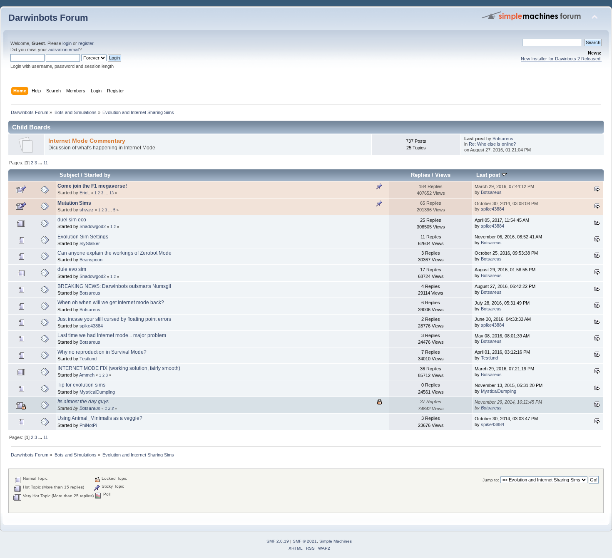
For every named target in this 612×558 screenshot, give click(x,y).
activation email (63, 49)
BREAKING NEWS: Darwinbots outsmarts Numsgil (114, 286)
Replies (420, 175)
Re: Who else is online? (492, 143)
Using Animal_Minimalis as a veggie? (99, 418)
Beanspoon (91, 259)
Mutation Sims (74, 203)
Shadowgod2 (93, 226)
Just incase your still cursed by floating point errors (114, 319)
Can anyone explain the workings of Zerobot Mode (114, 253)
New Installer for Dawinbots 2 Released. (561, 58)
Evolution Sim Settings (82, 237)
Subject (69, 175)
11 (45, 162)
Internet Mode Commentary (86, 141)
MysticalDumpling (97, 391)
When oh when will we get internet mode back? (110, 302)
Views (442, 175)
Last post (489, 175)
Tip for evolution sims (81, 385)
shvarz (87, 209)
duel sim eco (71, 220)
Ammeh (87, 374)
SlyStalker (90, 243)
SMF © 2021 (305, 541)
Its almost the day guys (83, 401)
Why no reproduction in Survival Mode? (102, 352)
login (67, 43)
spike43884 (492, 208)
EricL (85, 192)
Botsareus (503, 138)
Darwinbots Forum (48, 17)
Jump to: (491, 480)
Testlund (88, 358)
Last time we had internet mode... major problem (111, 335)
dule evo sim (71, 269)
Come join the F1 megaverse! (92, 186)
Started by (97, 175)
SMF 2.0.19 (277, 541)
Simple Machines (335, 541)
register (85, 43)
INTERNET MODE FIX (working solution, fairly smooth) (118, 368)
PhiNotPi (88, 425)
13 (111, 193)
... (40, 162)
